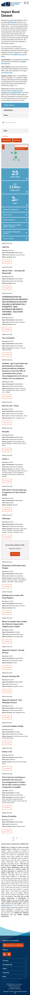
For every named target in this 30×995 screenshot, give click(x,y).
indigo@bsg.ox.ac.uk (6, 905)
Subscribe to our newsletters (14, 945)
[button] (12, 153)
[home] (11, 4)
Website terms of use (14, 985)
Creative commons (14, 987)
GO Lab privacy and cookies (14, 984)
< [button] (9, 838)
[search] (25, 3)
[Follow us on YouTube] (9, 954)
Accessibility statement (14, 988)
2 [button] (16, 838)
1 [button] (13, 838)
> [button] (20, 838)
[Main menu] (28, 3)
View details (6, 261)
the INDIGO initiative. (11, 22)
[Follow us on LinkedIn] (5, 954)
